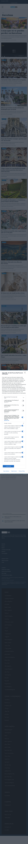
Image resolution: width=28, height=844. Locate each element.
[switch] (23, 400)
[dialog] (14, 422)
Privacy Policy (22, 471)
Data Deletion (6, 471)
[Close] (25, 373)
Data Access (14, 471)
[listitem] (14, 397)
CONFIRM (8, 466)
